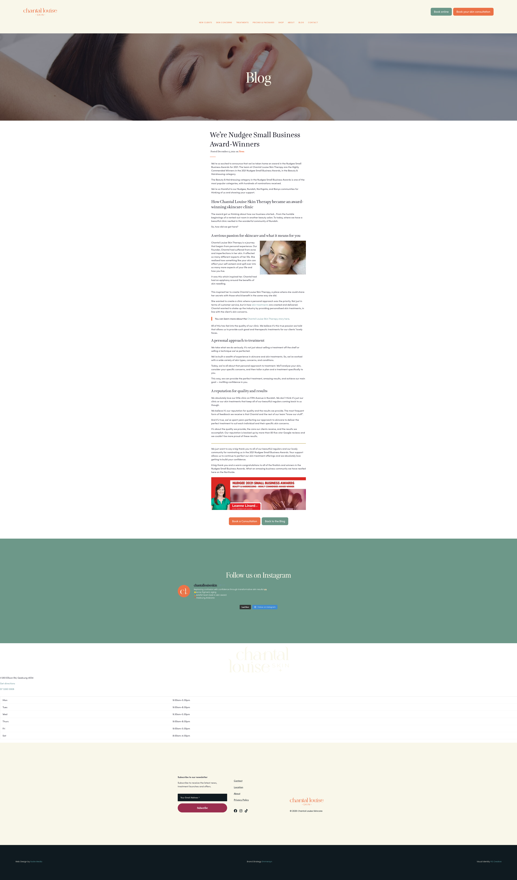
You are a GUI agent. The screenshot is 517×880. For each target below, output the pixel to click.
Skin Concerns (224, 22)
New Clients (205, 22)
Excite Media (36, 861)
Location (238, 787)
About (291, 22)
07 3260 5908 (7, 689)
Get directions (7, 683)
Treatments (242, 22)
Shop (281, 22)
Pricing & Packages (263, 22)
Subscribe (202, 807)
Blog (301, 22)
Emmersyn (267, 861)
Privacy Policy (241, 799)
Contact (313, 22)
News (241, 151)
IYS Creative (496, 861)
